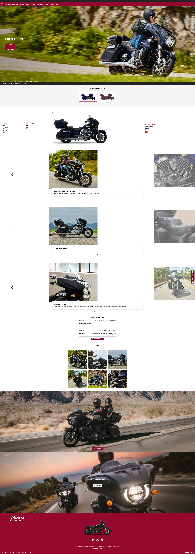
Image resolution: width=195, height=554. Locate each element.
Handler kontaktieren (10, 47)
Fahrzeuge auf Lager (54, 4)
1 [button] (95, 198)
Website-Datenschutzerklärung (97, 548)
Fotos (25, 83)
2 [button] (97, 198)
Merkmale (10, 83)
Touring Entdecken (97, 448)
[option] (97, 173)
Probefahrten (40, 4)
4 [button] (100, 311)
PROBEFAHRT (10, 44)
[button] (12, 174)
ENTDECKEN (46, 4)
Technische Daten (18, 83)
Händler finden (15, 4)
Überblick (4, 83)
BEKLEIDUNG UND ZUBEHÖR (30, 4)
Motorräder (22, 4)
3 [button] (99, 198)
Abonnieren (97, 485)
